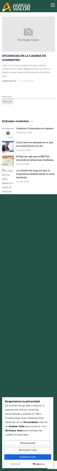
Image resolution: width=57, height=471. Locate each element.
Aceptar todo (28, 457)
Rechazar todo (28, 450)
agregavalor (9, 81)
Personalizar (27, 443)
